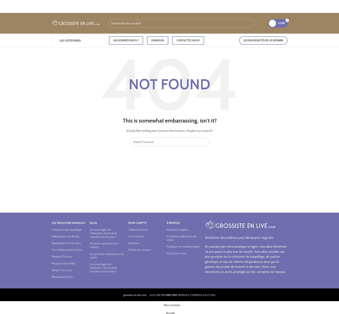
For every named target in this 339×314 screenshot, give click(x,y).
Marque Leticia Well (63, 263)
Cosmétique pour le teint (67, 250)
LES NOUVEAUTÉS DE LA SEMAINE (263, 40)
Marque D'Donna (62, 256)
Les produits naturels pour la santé (107, 255)
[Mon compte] (262, 23)
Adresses (134, 243)
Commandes (136, 236)
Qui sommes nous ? (126, 40)
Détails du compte (139, 250)
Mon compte (137, 223)
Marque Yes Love (62, 270)
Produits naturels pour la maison (104, 245)
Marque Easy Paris (62, 277)
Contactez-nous (188, 40)
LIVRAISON (157, 40)
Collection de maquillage (67, 229)
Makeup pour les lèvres (65, 236)
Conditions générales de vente (182, 238)
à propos (173, 223)
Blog (93, 223)
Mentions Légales (177, 229)
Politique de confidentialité (183, 246)
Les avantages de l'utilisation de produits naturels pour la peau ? (103, 233)
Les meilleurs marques (68, 223)
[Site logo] (76, 23)
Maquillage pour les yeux (66, 243)
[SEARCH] (249, 23)
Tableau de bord (138, 229)
